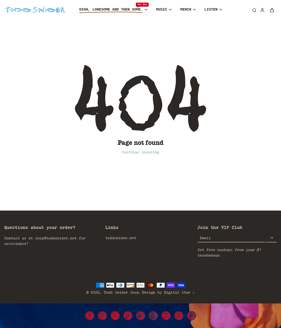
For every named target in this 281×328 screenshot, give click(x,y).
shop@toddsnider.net (56, 238)
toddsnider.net (120, 238)
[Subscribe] (271, 237)
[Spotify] (153, 316)
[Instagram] (102, 316)
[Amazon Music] (179, 316)
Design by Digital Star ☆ (168, 292)
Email (205, 238)
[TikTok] (128, 316)
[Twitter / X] (115, 316)
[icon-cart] (272, 9)
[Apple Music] (166, 316)
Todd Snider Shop (121, 292)
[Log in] (262, 9)
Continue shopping (140, 152)
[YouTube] (140, 316)
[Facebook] (89, 316)
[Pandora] (191, 316)
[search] (254, 9)
